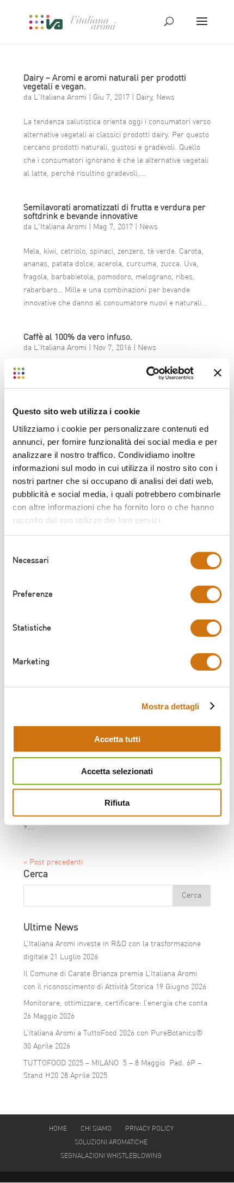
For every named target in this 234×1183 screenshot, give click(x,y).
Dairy (144, 97)
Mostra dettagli (170, 705)
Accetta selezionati (117, 770)
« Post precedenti (53, 862)
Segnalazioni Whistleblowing (111, 1156)
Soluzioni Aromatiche (111, 1142)
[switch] (205, 594)
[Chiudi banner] (217, 373)
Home (58, 1129)
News (165, 97)
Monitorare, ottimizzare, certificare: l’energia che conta (115, 1003)
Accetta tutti (117, 739)
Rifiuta (117, 802)
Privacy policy (149, 1129)
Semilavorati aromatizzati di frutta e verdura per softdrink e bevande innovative (114, 212)
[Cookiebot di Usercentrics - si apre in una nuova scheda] (147, 373)
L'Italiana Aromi (60, 97)
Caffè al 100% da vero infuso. (77, 337)
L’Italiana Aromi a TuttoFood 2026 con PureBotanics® (113, 1033)
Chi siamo (96, 1129)
